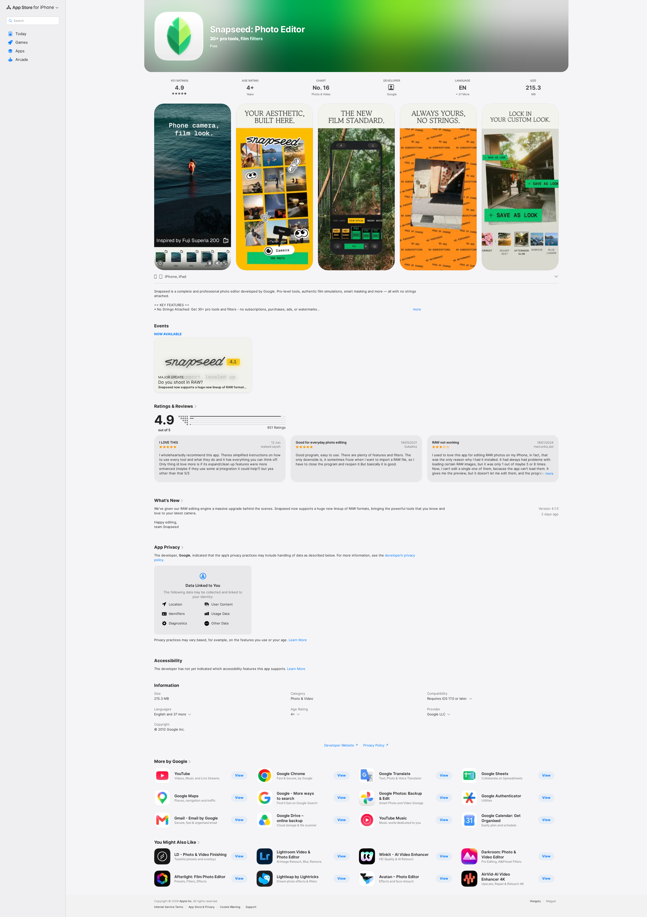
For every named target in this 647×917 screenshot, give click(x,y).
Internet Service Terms (168, 907)
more (417, 309)
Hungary (535, 901)
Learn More (298, 640)
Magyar (551, 901)
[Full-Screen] (225, 263)
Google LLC (436, 714)
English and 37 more (170, 714)
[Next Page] (563, 187)
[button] (33, 34)
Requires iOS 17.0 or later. (447, 698)
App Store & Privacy (202, 907)
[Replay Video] (160, 263)
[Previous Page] (149, 187)
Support (251, 907)
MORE (549, 473)
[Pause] (210, 263)
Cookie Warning (230, 907)
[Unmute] (217, 263)
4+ (293, 714)
